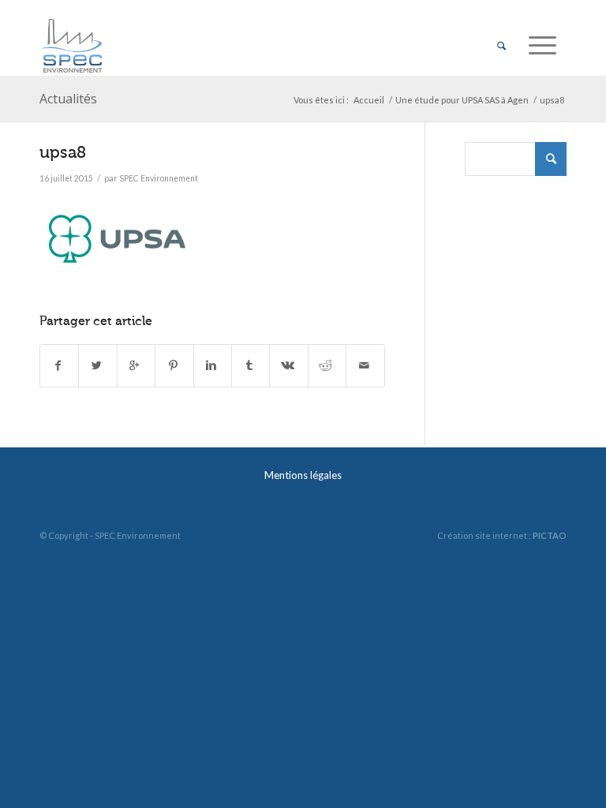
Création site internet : (502, 535)
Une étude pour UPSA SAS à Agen (462, 100)
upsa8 (62, 152)
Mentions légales (303, 475)
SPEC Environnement (158, 178)
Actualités (68, 98)
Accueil (369, 100)
